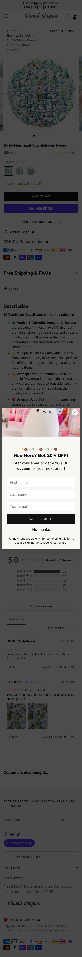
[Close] (75, 412)
